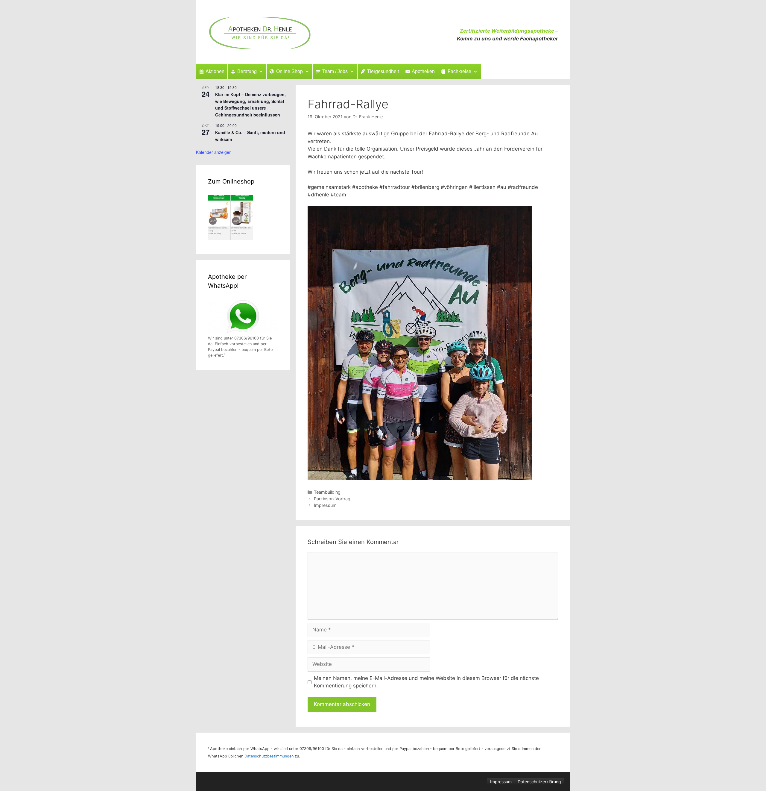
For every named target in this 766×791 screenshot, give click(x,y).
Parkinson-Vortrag (332, 498)
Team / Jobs (335, 71)
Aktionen (215, 71)
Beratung (247, 71)
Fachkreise (459, 71)
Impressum (325, 505)
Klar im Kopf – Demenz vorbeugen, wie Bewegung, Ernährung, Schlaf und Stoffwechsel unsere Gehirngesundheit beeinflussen (250, 104)
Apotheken (423, 71)
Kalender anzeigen (214, 152)
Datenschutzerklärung (539, 781)
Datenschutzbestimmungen (269, 756)
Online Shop (289, 71)
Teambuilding (327, 492)
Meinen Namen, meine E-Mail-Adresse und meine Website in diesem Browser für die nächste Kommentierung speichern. (426, 682)
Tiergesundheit (383, 71)
